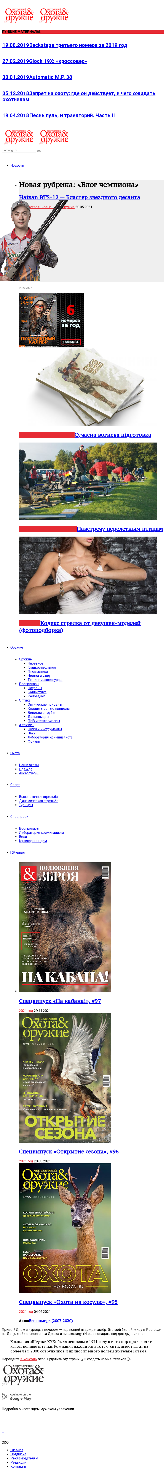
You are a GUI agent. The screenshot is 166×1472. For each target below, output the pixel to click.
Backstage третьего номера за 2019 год (64, 45)
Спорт (15, 785)
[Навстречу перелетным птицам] (88, 519)
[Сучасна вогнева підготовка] (88, 425)
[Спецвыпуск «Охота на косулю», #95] (65, 1292)
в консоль (28, 1359)
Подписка (18, 1454)
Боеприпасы (29, 684)
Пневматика (38, 672)
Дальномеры (38, 717)
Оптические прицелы (45, 704)
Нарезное (31, 529)
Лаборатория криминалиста (50, 737)
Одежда (25, 769)
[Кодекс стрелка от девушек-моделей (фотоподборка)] (88, 613)
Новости (17, 165)
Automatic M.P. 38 (37, 77)
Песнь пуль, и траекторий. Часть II (58, 115)
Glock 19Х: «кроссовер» (44, 61)
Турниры (26, 805)
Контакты (18, 1466)
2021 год (26, 1011)
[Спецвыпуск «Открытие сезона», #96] (65, 1142)
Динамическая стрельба (38, 801)
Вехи (31, 733)
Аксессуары (28, 773)
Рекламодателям (24, 1458)
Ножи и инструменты (45, 729)
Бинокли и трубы (41, 713)
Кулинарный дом (33, 841)
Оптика (24, 700)
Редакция (18, 1462)
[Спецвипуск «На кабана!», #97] (65, 991)
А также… (26, 725)
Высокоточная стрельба (38, 797)
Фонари (34, 741)
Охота (15, 753)
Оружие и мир (57, 435)
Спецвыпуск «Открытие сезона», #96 (69, 1151)
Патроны (35, 688)
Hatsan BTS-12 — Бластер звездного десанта (79, 197)
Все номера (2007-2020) (51, 1320)
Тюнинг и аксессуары (45, 680)
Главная (16, 1450)
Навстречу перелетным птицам (120, 528)
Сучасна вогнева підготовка (113, 434)
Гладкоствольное (42, 667)
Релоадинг (36, 696)
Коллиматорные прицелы (49, 708)
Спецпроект (20, 817)
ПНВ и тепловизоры (44, 721)
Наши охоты (29, 765)
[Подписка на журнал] (51, 346)
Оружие (16, 647)
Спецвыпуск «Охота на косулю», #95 (68, 1301)
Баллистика (37, 692)
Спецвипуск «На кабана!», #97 (60, 1000)
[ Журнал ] (18, 852)
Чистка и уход (39, 676)
